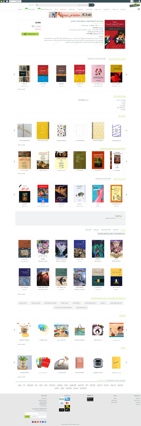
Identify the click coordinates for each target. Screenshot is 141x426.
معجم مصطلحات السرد (61, 287)
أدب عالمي (99, 385)
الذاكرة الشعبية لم (98, 170)
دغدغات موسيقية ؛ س (116, 340)
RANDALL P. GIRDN (79, 289)
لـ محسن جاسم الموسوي (116, 86)
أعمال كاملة (92, 385)
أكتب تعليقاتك (119, 218)
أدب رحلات (113, 385)
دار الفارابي (103, 303)
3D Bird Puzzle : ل (43, 340)
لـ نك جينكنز (61, 86)
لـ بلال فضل (98, 206)
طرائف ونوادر (30, 385)
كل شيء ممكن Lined (116, 373)
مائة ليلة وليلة (24, 259)
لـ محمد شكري (24, 206)
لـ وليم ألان (80, 86)
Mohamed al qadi (42, 261)
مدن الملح (80, 204)
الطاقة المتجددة (43, 84)
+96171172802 (43, 402)
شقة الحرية (43, 204)
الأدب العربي (80, 385)
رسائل (46, 385)
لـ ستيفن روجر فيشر (24, 86)
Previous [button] (126, 74)
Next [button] (14, 74)
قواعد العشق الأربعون (116, 204)
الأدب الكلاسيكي (80, 84)
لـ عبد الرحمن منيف (79, 206)
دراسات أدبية (52, 385)
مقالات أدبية (68, 388)
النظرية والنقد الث (79, 170)
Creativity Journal (116, 141)
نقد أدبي (56, 388)
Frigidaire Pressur (98, 373)
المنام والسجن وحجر (116, 287)
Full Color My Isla (79, 373)
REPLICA (98, 259)
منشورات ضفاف (64, 303)
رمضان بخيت (97, 289)
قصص (19, 385)
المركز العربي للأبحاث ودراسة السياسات (63, 308)
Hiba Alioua (98, 261)
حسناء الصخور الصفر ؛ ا (98, 84)
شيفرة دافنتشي (61, 204)
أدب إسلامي (120, 385)
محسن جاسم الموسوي (97, 23)
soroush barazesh (42, 289)
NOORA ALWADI (116, 261)
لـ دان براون (61, 206)
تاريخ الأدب (59, 385)
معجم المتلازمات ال (98, 287)
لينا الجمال (116, 289)
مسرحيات (76, 388)
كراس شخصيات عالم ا (43, 373)
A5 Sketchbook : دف (79, 141)
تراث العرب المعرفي (43, 170)
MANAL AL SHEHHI (61, 261)
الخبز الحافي (24, 204)
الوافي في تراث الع (24, 170)
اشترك (27, 417)
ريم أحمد (79, 261)
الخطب (65, 385)
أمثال (87, 385)
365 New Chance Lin (43, 141)
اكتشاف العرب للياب (80, 259)
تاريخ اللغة (25, 84)
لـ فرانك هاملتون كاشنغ (98, 86)
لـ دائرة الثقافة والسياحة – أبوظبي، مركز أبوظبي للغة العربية (111, 234)
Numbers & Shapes (80, 340)
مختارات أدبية (83, 388)
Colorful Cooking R (61, 141)
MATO (116, 259)
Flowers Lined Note (98, 141)
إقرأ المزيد (101, 44)
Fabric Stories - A (98, 340)
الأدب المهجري (73, 385)
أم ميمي (98, 204)
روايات (40, 385)
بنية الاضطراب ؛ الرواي (116, 84)
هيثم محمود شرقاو (24, 261)
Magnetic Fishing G (25, 340)
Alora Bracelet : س (61, 373)
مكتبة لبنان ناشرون (36, 303)
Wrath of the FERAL (43, 287)
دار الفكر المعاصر (76, 303)
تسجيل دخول (136, 1)
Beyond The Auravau (61, 259)
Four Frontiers (79, 287)
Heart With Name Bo (24, 141)
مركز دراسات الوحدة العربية (50, 303)
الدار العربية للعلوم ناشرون (116, 303)
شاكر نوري (24, 289)
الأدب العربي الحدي (61, 170)
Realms (43, 259)
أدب (98, 380)
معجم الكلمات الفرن (24, 287)
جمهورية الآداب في (116, 170)
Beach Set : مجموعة (61, 340)
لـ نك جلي (43, 86)
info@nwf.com (43, 404)
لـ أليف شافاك (116, 206)
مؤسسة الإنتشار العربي (81, 308)
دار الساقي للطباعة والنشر (90, 303)
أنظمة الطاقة (61, 84)
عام (24, 385)
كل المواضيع (103, 380)
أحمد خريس (61, 289)
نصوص (62, 388)
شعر (36, 385)
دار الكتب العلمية (23, 303)
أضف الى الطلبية (31, 34)
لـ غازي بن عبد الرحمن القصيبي (43, 206)
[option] (116, 74)
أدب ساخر (106, 385)
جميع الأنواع (90, 32)
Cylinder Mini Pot (24, 373)
